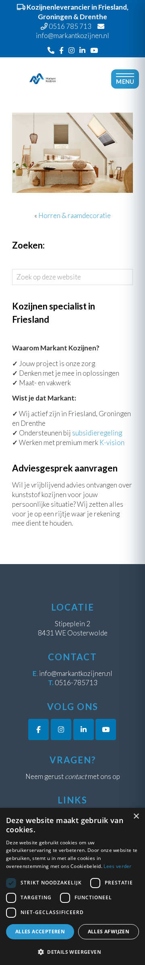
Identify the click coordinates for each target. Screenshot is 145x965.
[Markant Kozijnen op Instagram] (61, 729)
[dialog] (72, 886)
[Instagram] (71, 50)
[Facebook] (61, 50)
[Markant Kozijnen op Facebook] (38, 729)
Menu (125, 81)
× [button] (136, 816)
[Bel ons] (51, 50)
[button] (72, 952)
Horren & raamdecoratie (74, 215)
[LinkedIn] (82, 50)
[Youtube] (94, 50)
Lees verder (117, 866)
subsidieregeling (97, 433)
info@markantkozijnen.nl (75, 673)
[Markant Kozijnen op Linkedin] (83, 729)
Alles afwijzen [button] (109, 931)
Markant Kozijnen (42, 63)
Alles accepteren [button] (40, 931)
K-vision (111, 442)
